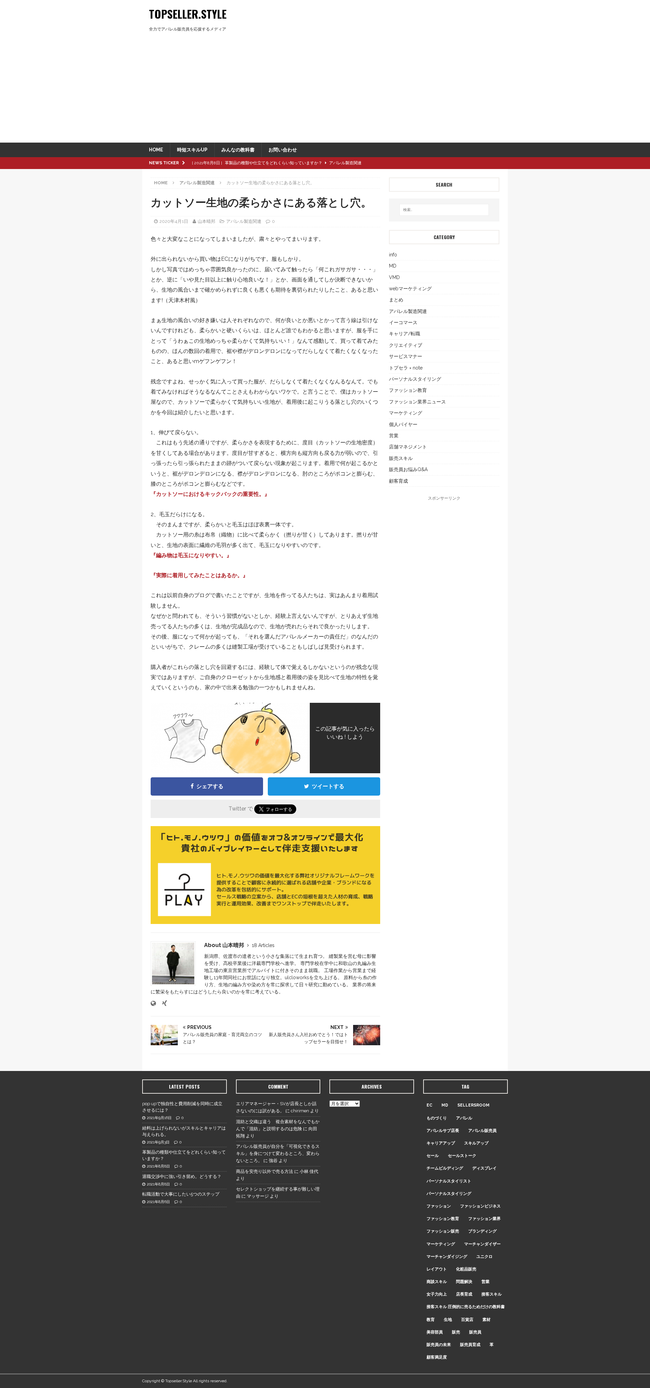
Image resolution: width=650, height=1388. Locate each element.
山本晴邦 (206, 221)
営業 (393, 435)
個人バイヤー (403, 424)
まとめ (396, 299)
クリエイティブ (405, 345)
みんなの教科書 (238, 149)
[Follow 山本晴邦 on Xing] (162, 1004)
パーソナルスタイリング (415, 379)
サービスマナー (405, 356)
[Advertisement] (325, 91)
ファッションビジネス (480, 1206)
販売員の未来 (439, 1344)
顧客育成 (398, 481)
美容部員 (435, 1332)
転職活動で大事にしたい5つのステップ (180, 1194)
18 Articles (263, 945)
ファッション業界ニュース (417, 401)
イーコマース (403, 322)
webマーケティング (410, 288)
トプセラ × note (405, 368)
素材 (486, 1319)
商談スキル (437, 1281)
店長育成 (464, 1294)
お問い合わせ (282, 149)
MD (392, 266)
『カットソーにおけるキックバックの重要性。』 (210, 494)
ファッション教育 (408, 390)
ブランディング (482, 1231)
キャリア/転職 (404, 333)
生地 (448, 1319)
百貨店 (467, 1319)
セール (433, 1155)
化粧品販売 (466, 1269)
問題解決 (464, 1281)
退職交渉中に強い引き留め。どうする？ (181, 1176)
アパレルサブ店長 (443, 1130)
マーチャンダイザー (482, 1244)
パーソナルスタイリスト (449, 1181)
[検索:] (444, 210)
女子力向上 (437, 1294)
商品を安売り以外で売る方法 (264, 1171)
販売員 (475, 1332)
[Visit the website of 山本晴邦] (153, 1004)
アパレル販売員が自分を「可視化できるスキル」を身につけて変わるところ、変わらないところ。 (278, 1153)
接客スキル (491, 1294)
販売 (456, 1332)
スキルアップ (476, 1143)
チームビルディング (445, 1168)
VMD (394, 277)
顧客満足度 (437, 1357)
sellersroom (473, 1105)
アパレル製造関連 (243, 221)
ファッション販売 (443, 1231)
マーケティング (405, 413)
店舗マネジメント (408, 446)
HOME (156, 149)
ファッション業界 (484, 1218)
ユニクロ (484, 1256)
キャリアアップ (441, 1143)
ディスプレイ (484, 1168)
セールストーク (462, 1155)
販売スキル (401, 458)
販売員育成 (470, 1344)
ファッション (439, 1206)
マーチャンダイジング (447, 1256)
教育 (431, 1319)
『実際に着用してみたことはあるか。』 (199, 575)
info (393, 254)
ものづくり (437, 1118)
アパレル (464, 1118)
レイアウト (437, 1269)
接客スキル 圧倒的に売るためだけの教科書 (466, 1306)
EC (429, 1105)
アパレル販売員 (482, 1130)
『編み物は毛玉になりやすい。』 (191, 555)
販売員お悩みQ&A (408, 469)
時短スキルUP (192, 149)
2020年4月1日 (173, 221)
